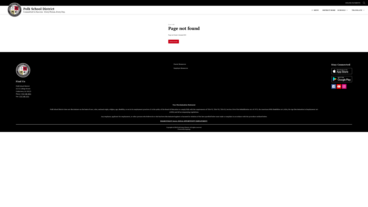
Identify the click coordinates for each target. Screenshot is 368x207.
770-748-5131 (24, 96)
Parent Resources (180, 64)
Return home (173, 41)
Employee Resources (181, 68)
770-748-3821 (26, 94)
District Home (328, 10)
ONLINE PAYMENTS (352, 3)
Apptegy (187, 129)
